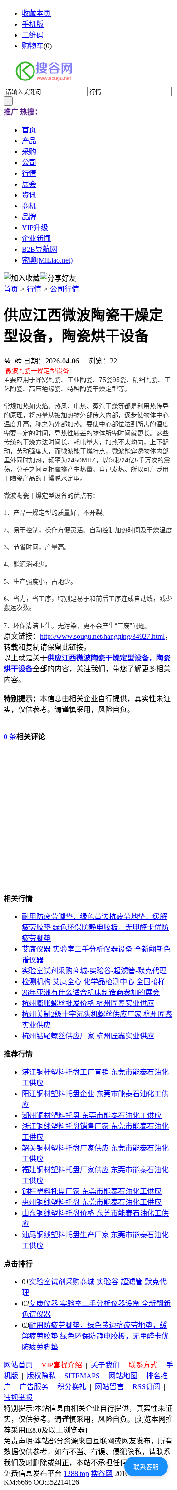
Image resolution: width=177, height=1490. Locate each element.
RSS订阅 (146, 1387)
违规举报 (18, 1397)
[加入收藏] (22, 277)
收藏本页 (36, 13)
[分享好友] (58, 277)
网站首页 (18, 1365)
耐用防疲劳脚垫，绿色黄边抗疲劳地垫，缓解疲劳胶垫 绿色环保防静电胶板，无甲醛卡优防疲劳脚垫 (95, 927)
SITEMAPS (82, 1376)
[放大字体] (7, 359)
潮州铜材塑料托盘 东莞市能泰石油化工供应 (92, 1115)
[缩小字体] (18, 359)
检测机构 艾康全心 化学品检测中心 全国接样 (93, 981)
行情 (34, 289)
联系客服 (146, 1467)
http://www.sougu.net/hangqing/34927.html (102, 636)
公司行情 (64, 289)
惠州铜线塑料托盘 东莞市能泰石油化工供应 (92, 1202)
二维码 (33, 35)
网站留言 (109, 1387)
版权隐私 (41, 1376)
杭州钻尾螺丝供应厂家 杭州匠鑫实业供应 (88, 1036)
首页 (11, 289)
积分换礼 (71, 1387)
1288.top (76, 1473)
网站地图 (123, 1376)
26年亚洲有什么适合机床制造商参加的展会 (91, 992)
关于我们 (105, 1365)
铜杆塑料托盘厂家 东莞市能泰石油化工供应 (92, 1191)
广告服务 (34, 1387)
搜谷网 (102, 1473)
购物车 (33, 46)
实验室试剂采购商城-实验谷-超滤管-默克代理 (94, 971)
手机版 (33, 24)
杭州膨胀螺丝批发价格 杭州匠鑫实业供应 (88, 1003)
